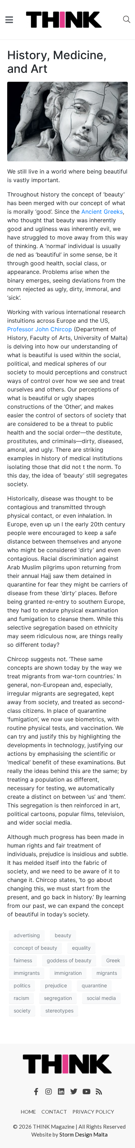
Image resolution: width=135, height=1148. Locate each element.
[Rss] (99, 1091)
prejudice (56, 985)
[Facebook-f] (36, 1091)
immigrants (27, 973)
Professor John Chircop (39, 329)
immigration (68, 973)
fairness (23, 960)
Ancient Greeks (102, 211)
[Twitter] (73, 1091)
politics (22, 985)
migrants (106, 973)
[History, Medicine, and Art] (67, 120)
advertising (27, 935)
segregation (58, 998)
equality (81, 948)
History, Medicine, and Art (57, 62)
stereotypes (59, 1010)
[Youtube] (86, 1091)
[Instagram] (48, 1091)
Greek (113, 960)
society (22, 1010)
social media (101, 998)
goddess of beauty (69, 960)
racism (21, 998)
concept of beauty (35, 948)
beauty (63, 935)
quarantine (94, 985)
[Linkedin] (61, 1091)
